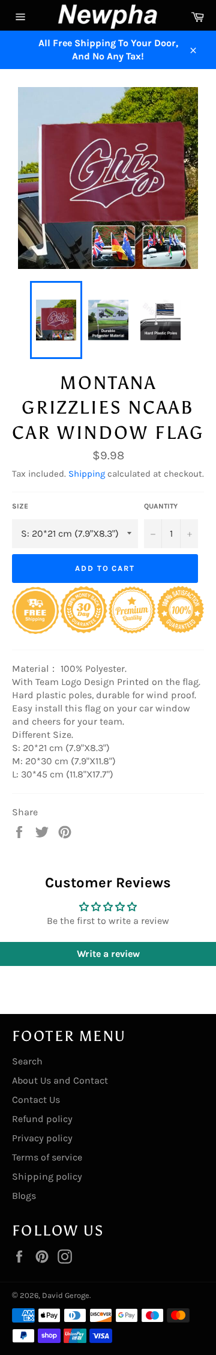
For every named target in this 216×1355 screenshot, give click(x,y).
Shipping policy (47, 1176)
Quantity (161, 506)
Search (27, 1061)
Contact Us (36, 1099)
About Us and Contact (60, 1080)
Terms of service (47, 1157)
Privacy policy (42, 1138)
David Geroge (65, 1295)
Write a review (108, 953)
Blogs (24, 1195)
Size (20, 506)
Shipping (86, 473)
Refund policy (42, 1118)
